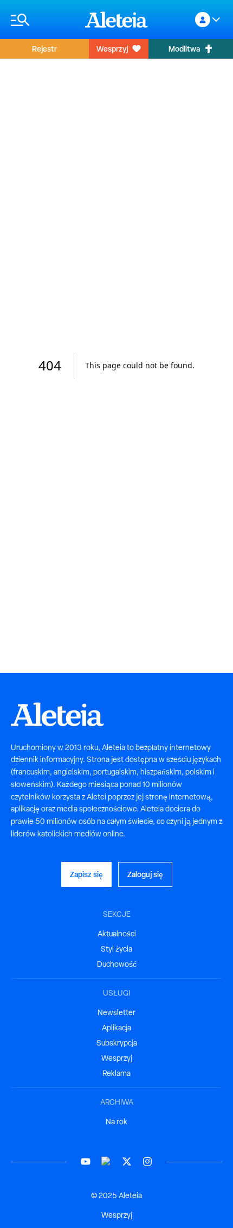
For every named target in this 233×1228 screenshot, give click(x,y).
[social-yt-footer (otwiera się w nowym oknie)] (85, 1161)
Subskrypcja (116, 1043)
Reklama (116, 1073)
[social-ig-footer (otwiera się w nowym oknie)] (147, 1161)
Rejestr (44, 48)
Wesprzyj (112, 48)
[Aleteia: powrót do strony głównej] (116, 19)
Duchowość (117, 964)
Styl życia (116, 949)
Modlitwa (184, 48)
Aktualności (117, 934)
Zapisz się (86, 874)
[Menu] (42, 20)
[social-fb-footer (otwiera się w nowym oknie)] (106, 1161)
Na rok (116, 1121)
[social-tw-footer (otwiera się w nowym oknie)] (127, 1161)
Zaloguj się (145, 874)
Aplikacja (116, 1027)
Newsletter (116, 1012)
